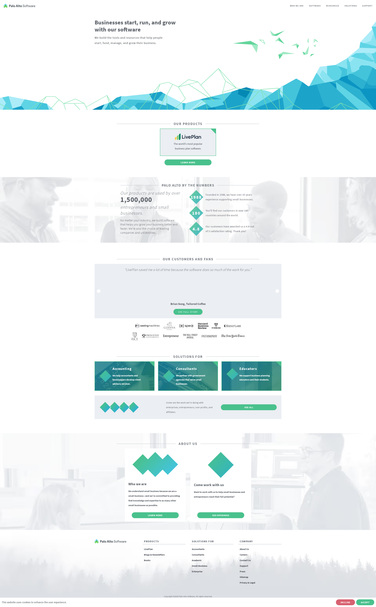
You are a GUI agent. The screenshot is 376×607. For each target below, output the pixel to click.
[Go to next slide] (277, 291)
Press (242, 571)
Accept (365, 602)
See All (248, 407)
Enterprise (197, 571)
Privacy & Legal (247, 582)
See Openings (220, 515)
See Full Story (211, 311)
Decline (345, 602)
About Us (244, 549)
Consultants (198, 554)
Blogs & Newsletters (154, 554)
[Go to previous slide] (98, 291)
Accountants (198, 549)
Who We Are (297, 5)
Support (367, 5)
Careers (243, 554)
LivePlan (148, 549)
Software (315, 5)
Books (147, 560)
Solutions (351, 5)
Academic (197, 560)
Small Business (199, 565)
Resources (332, 5)
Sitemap (244, 577)
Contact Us (245, 560)
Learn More (188, 162)
